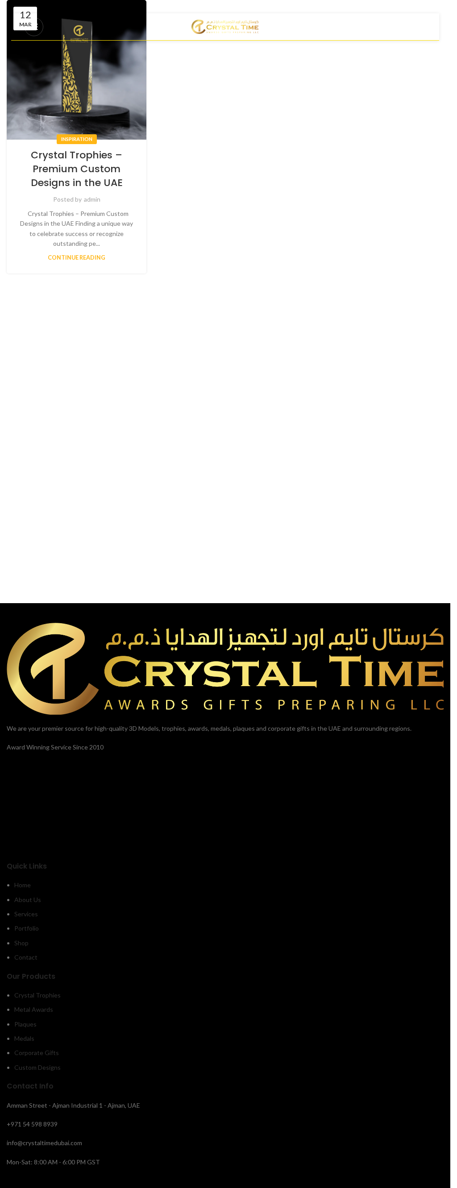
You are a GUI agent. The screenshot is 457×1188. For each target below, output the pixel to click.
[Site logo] (224, 26)
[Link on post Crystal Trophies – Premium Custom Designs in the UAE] (76, 70)
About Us (27, 899)
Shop (21, 943)
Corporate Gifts (36, 1052)
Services (26, 914)
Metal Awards (33, 1009)
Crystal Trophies (37, 995)
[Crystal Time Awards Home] (225, 668)
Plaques (25, 1024)
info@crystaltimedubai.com (44, 1143)
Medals (24, 1038)
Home (22, 885)
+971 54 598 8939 (32, 1124)
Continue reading (76, 257)
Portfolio (26, 928)
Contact (25, 957)
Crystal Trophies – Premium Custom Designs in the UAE (77, 169)
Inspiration (76, 139)
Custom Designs (37, 1067)
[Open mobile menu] (34, 27)
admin (92, 199)
